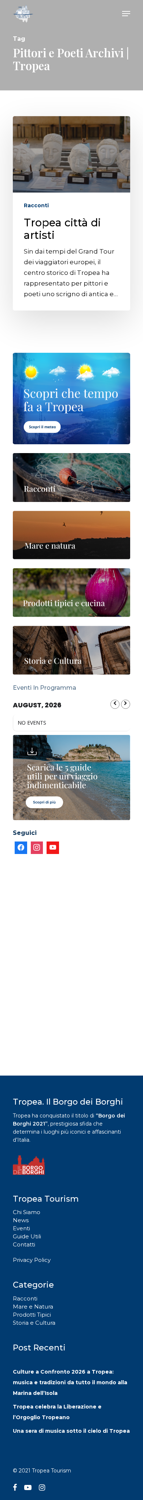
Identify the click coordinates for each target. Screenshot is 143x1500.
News (21, 1220)
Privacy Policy (32, 1259)
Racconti (36, 205)
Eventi (21, 1228)
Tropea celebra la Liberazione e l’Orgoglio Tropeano (57, 1412)
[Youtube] (53, 848)
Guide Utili (27, 1236)
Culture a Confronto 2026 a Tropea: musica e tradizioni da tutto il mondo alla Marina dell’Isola (70, 1382)
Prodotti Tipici (32, 1314)
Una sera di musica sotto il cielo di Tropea (71, 1431)
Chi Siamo (26, 1212)
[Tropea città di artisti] (71, 213)
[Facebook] (21, 848)
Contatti (24, 1244)
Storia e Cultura (34, 1322)
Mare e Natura (33, 1306)
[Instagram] (37, 848)
